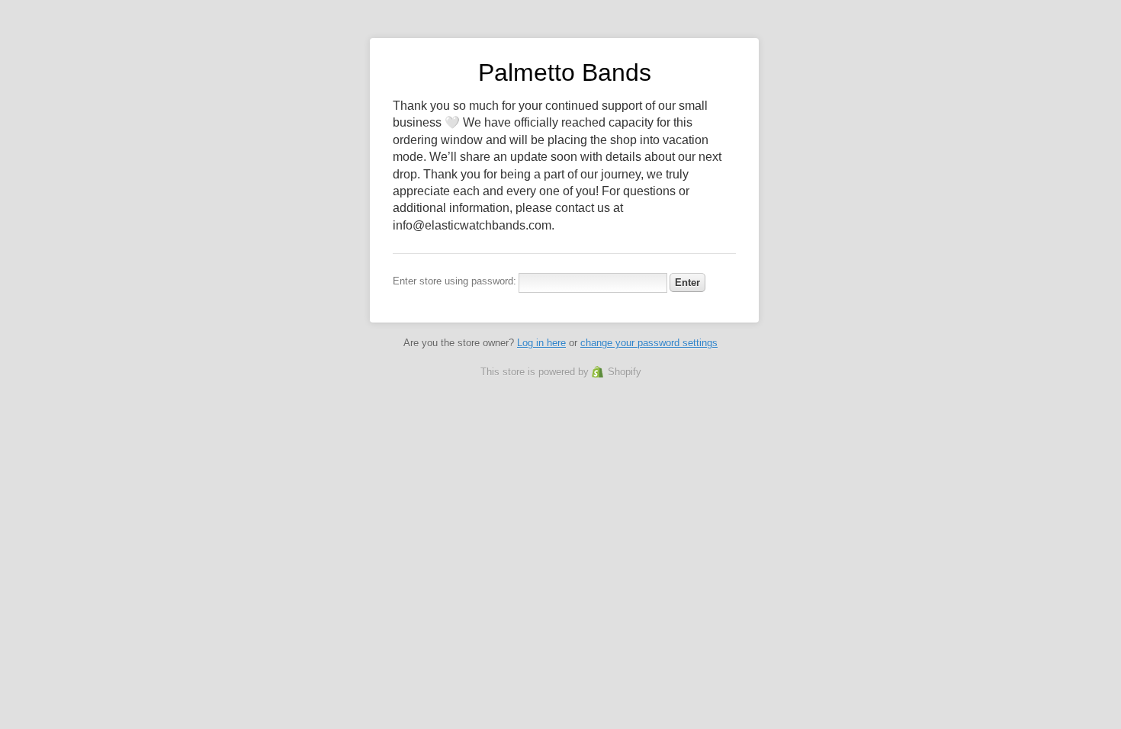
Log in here (541, 342)
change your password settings (649, 342)
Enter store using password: (454, 281)
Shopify (624, 371)
